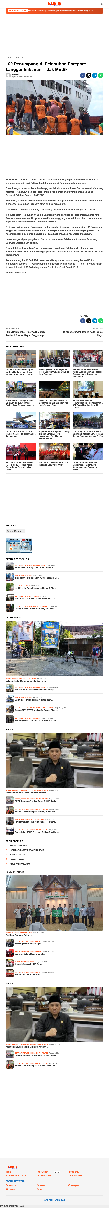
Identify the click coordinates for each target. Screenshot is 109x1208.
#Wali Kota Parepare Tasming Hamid (27, 850)
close (57, 1172)
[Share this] (82, 75)
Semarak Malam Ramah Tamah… (30, 954)
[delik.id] (54, 3)
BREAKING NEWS (39, 565)
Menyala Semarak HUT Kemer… (30, 964)
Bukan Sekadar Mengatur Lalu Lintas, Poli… (26, 681)
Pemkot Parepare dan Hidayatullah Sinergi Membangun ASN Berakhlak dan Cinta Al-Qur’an (88, 404)
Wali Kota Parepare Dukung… (19, 935)
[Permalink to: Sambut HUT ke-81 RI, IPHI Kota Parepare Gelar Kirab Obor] (54, 451)
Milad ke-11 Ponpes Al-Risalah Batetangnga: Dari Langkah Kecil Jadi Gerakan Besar (54, 402)
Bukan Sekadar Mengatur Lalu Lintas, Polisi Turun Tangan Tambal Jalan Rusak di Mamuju (20, 402)
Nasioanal (16, 790)
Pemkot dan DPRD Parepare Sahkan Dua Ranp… (37, 832)
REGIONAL (50, 708)
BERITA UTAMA (26, 565)
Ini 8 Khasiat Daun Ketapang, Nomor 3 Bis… (35, 588)
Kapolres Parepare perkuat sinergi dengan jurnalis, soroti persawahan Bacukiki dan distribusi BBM (54, 435)
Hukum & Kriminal (40, 606)
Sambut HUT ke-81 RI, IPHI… (28, 974)
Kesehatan (25, 586)
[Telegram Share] (94, 75)
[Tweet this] (88, 75)
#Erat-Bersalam (17, 854)
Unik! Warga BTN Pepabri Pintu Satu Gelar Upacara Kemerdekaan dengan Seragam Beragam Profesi (88, 433)
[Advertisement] (54, 34)
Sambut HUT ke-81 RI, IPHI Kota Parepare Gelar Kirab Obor (53, 463)
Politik (36, 596)
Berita (17, 565)
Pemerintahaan (15, 871)
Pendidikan (25, 819)
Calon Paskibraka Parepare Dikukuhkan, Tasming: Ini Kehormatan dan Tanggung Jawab (85, 466)
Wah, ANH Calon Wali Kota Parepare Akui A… (36, 598)
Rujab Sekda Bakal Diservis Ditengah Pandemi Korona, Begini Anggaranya (25, 332)
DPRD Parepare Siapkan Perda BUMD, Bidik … (36, 801)
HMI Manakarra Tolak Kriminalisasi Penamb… (36, 822)
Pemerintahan (35, 790)
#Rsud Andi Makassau (20, 864)
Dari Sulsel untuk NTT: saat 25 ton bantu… (34, 700)
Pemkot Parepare (18, 845)
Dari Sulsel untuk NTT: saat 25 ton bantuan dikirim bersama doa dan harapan (21, 433)
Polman (40, 819)
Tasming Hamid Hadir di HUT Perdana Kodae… (36, 720)
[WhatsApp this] (100, 75)
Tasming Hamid (17, 859)
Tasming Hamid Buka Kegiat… (29, 943)
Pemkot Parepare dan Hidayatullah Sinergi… (35, 689)
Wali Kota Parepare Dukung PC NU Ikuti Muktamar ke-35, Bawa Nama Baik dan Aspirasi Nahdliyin (21, 372)
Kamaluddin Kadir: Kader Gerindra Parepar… (27, 792)
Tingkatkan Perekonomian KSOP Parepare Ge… (37, 578)
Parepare (36, 718)
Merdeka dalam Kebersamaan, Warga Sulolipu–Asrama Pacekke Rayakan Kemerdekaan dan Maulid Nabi (87, 373)
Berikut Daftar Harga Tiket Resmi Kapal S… (35, 567)
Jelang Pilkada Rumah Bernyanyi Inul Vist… (35, 608)
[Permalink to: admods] (8, 75)
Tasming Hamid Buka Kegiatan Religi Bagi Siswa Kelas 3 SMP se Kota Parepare (54, 371)
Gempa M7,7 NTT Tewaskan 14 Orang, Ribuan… (37, 710)
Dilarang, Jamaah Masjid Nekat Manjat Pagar (83, 332)
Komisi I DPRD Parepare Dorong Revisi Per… (36, 811)
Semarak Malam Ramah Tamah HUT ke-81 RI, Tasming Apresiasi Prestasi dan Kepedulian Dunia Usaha (20, 466)
